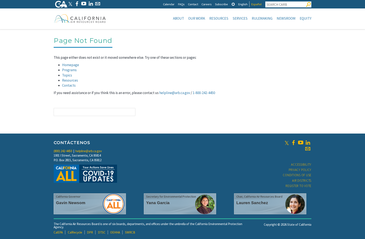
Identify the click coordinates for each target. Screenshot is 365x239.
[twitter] (287, 142)
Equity (305, 18)
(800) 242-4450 (63, 151)
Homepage (70, 65)
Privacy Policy (300, 170)
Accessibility (301, 165)
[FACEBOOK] (76, 3)
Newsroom (286, 18)
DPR (90, 232)
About (178, 18)
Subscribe (221, 4)
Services (240, 18)
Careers (207, 4)
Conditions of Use (297, 175)
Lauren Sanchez (252, 203)
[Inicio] (80, 18)
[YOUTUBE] (83, 3)
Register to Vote (298, 186)
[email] (308, 149)
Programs (69, 70)
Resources (218, 18)
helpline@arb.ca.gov (174, 92)
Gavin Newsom (70, 203)
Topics (67, 75)
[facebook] (293, 142)
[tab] (233, 4)
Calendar (168, 4)
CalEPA (58, 232)
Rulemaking (262, 18)
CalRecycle (75, 232)
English (243, 4)
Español (256, 4)
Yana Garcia (158, 203)
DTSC (101, 232)
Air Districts (301, 181)
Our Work (196, 18)
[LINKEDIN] (90, 3)
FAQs (181, 4)
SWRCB (130, 232)
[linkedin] (308, 142)
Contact (193, 4)
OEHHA (115, 232)
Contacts (69, 85)
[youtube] (300, 142)
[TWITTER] (70, 3)
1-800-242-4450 (204, 92)
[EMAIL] (97, 3)
